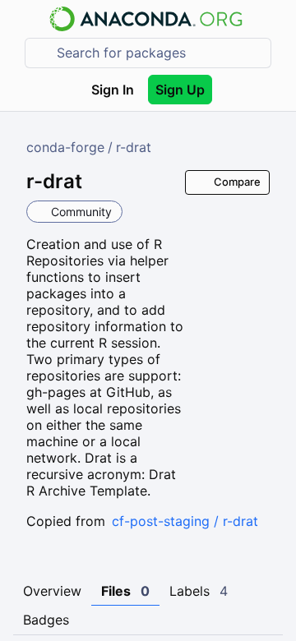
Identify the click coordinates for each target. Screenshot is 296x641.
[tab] (52, 591)
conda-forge (65, 147)
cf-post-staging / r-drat (185, 521)
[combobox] (160, 53)
